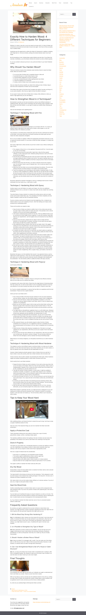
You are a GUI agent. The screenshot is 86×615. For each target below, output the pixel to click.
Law (60, 82)
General (13, 588)
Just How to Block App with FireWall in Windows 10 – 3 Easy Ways (66, 46)
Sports (35, 2)
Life (60, 84)
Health (60, 78)
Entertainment (62, 66)
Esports (61, 68)
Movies (30, 2)
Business (41, 2)
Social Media (62, 102)
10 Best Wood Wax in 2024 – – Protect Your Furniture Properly (24, 591)
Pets (60, 98)
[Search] (74, 14)
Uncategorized (62, 110)
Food (60, 2)
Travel (60, 108)
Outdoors (61, 94)
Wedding (61, 112)
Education (48, 2)
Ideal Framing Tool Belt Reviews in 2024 (19, 590)
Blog (60, 60)
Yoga (60, 116)
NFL (60, 92)
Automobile (65, 2)
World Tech (54, 2)
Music (60, 88)
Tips (71, 2)
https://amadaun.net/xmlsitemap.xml (41, 602)
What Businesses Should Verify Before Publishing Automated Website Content (66, 27)
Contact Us (31, 6)
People (61, 96)
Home (60, 80)
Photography (62, 100)
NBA (60, 90)
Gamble (61, 72)
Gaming (61, 74)
